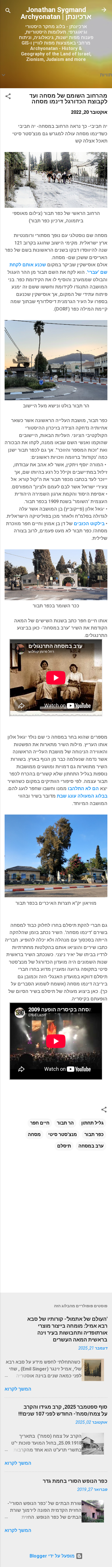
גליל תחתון (92, 1123)
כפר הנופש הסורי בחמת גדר (75, 1481)
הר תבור (65, 1123)
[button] (8, 97)
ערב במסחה (91, 1146)
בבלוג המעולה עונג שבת (82, 796)
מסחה (34, 1134)
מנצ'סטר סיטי (62, 1134)
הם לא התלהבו (83, 788)
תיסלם (64, 1146)
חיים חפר (39, 1123)
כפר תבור (94, 1134)
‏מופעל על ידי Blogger (53, 1556)
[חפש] (8, 11)
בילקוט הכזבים (89, 523)
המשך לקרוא (18, 1389)
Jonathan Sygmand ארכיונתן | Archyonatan (56, 13)
